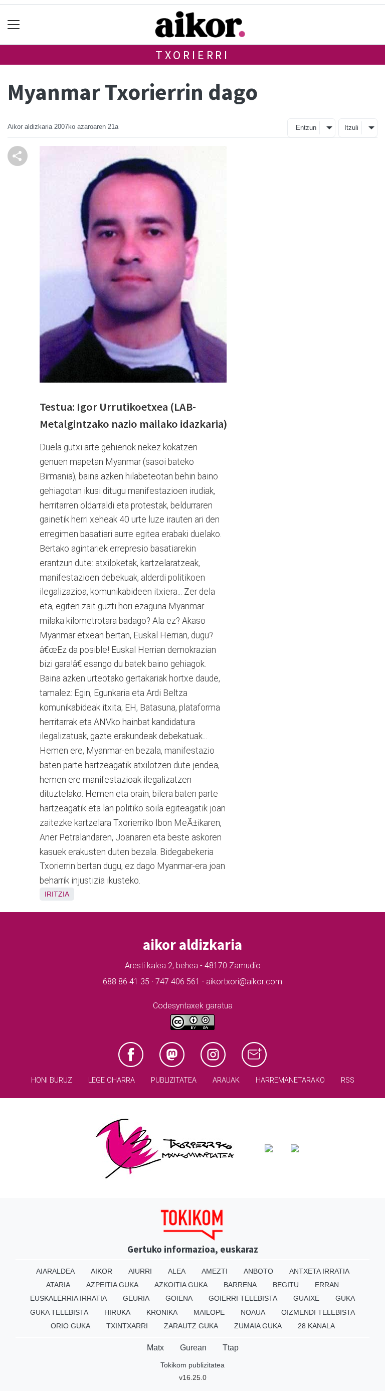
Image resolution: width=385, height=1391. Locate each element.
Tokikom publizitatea (192, 1365)
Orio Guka (70, 1326)
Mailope (209, 1312)
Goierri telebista (243, 1298)
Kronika (161, 1312)
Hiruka (117, 1312)
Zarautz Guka (191, 1326)
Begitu (286, 1285)
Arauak (226, 1080)
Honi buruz (51, 1080)
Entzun (306, 127)
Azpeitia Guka (112, 1285)
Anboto (258, 1271)
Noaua (253, 1312)
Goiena (178, 1298)
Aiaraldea (55, 1271)
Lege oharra (111, 1080)
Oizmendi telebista (318, 1312)
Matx (155, 1347)
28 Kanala (316, 1326)
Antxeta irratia (319, 1271)
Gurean (193, 1347)
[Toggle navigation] (14, 25)
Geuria (136, 1298)
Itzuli (351, 127)
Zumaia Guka (258, 1326)
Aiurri (140, 1271)
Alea (176, 1271)
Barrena (240, 1285)
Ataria (58, 1285)
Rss (347, 1080)
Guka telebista (59, 1312)
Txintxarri (127, 1326)
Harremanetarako (290, 1080)
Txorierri (192, 55)
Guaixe (306, 1298)
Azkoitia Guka (181, 1285)
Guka (345, 1298)
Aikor (101, 1271)
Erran (327, 1285)
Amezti (215, 1271)
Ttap (231, 1347)
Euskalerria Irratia (68, 1298)
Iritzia (57, 894)
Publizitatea (174, 1080)
